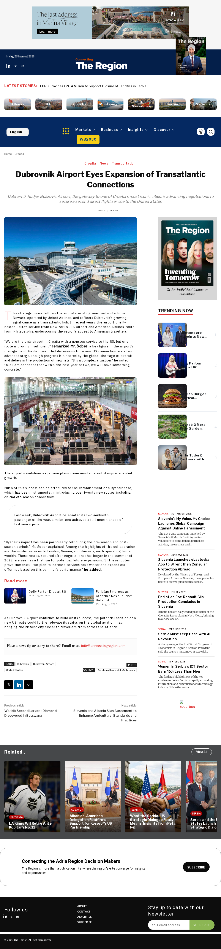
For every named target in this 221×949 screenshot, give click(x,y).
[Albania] (17, 104)
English (16, 132)
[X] (8, 684)
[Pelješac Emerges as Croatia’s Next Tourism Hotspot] (82, 596)
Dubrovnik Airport (43, 663)
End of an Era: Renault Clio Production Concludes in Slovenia (181, 602)
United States (14, 670)
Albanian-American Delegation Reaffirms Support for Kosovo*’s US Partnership (30, 821)
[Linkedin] (8, 66)
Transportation (124, 163)
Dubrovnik (23, 663)
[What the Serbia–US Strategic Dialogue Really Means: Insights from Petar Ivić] (93, 796)
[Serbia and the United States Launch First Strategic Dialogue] (153, 796)
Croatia (19, 153)
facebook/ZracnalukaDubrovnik (116, 670)
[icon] (201, 131)
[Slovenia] (203, 104)
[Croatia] (79, 104)
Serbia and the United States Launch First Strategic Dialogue (148, 823)
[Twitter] (15, 66)
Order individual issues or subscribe (187, 291)
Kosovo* (16, 809)
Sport (196, 817)
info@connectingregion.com (103, 645)
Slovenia (163, 514)
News (104, 163)
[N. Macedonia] (141, 104)
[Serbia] (172, 104)
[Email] (28, 684)
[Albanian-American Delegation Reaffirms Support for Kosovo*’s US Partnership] (32, 796)
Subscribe (202, 925)
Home (8, 153)
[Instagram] (23, 66)
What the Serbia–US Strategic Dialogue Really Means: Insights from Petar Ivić (93, 821)
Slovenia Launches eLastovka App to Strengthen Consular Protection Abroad (183, 564)
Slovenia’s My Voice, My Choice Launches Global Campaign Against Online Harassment (184, 524)
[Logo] (101, 64)
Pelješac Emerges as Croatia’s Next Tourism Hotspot (114, 596)
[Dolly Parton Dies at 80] (15, 596)
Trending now (175, 310)
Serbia (162, 629)
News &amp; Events (181, 504)
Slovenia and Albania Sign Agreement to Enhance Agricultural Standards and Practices (105, 715)
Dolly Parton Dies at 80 (47, 591)
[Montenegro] (111, 104)
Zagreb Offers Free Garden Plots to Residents (76, 86)
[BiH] (48, 104)
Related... (15, 752)
